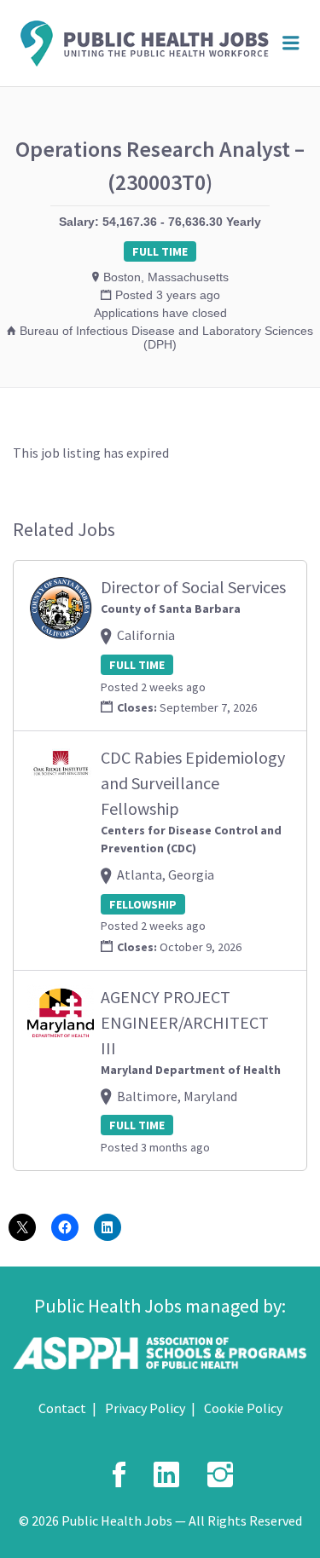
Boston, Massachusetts (166, 277)
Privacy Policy (145, 1408)
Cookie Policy (243, 1408)
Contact (62, 1408)
